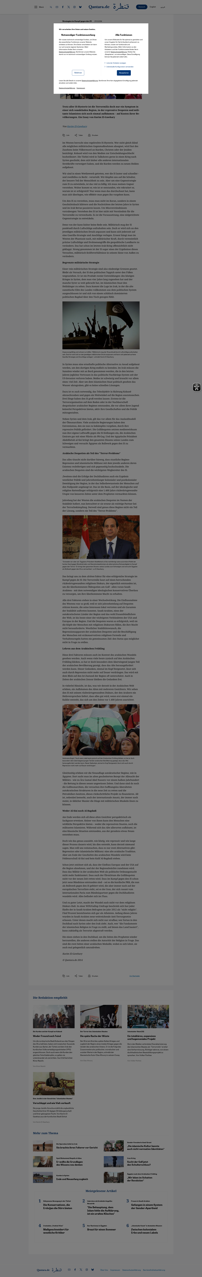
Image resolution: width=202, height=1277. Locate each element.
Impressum (81, 88)
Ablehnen (78, 72)
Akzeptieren (124, 72)
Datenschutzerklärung (67, 52)
